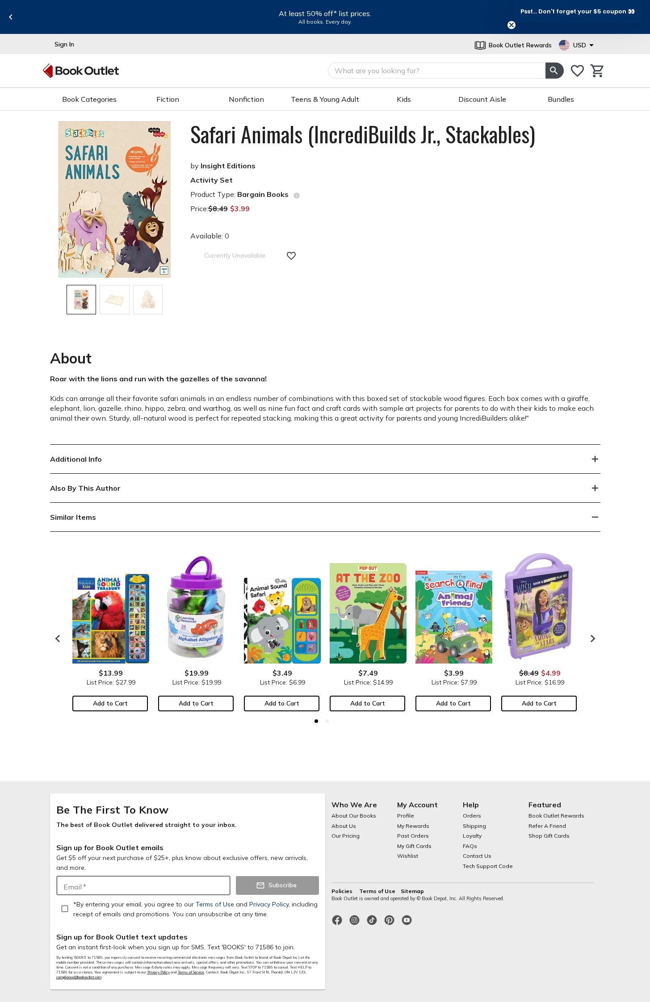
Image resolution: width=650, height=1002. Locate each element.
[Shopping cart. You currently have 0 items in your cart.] (597, 71)
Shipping (474, 825)
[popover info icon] (297, 195)
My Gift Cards (414, 846)
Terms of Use (377, 891)
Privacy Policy (158, 972)
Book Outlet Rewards (556, 815)
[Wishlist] (577, 71)
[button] (577, 11)
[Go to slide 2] (327, 721)
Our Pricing (345, 835)
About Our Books (353, 815)
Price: (220, 208)
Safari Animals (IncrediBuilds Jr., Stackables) (362, 133)
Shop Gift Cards (549, 835)
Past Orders (413, 835)
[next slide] (590, 638)
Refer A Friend (547, 825)
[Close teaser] (511, 25)
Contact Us (477, 855)
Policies (342, 891)
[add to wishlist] (291, 256)
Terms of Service (191, 972)
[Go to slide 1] (316, 721)
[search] (554, 71)
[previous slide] (10, 17)
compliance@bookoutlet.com (78, 977)
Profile (405, 815)
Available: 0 (209, 235)
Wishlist (407, 855)
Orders (472, 815)
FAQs (470, 846)
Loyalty (472, 835)
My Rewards (413, 825)
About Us (343, 825)
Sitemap (412, 891)
